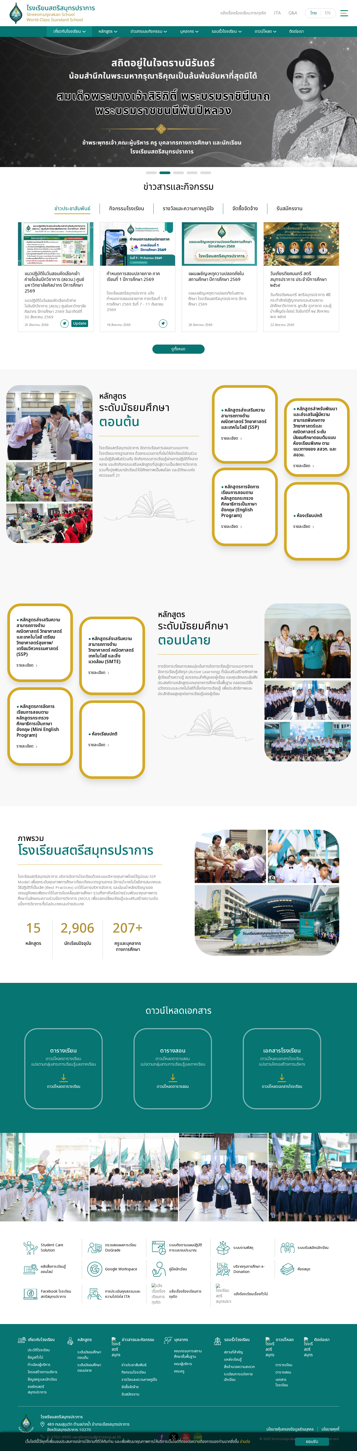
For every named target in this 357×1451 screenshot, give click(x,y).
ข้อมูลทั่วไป (35, 1357)
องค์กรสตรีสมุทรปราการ (37, 1389)
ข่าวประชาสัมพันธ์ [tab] (72, 209)
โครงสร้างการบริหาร (42, 1372)
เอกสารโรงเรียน (281, 1382)
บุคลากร (187, 31)
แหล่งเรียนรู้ (233, 1359)
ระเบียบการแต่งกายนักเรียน (238, 1376)
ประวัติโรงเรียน (39, 1350)
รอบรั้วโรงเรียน (224, 31)
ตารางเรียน (283, 1365)
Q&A (293, 13)
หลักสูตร (106, 31)
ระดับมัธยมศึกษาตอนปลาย (89, 1367)
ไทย (313, 13)
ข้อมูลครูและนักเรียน (42, 1379)
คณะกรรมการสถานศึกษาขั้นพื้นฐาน (188, 1353)
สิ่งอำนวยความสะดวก (239, 1367)
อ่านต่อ (245, 1442)
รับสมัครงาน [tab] (290, 209)
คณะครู (179, 1371)
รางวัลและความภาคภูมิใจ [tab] (188, 209)
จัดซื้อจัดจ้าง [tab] (245, 209)
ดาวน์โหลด (263, 31)
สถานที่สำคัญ (233, 1352)
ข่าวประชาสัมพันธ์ (134, 1365)
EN (328, 13)
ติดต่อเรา (296, 31)
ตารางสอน (283, 1372)
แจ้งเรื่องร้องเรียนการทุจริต (243, 13)
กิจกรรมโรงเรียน (134, 1372)
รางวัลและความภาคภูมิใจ (139, 1379)
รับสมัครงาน (130, 1394)
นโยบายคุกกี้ (330, 1429)
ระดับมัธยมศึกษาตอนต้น (89, 1354)
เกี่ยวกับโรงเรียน (67, 31)
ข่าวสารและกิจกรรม (146, 31)
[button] (151, 172)
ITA (277, 13)
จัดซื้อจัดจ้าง (130, 1387)
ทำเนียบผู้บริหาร (39, 1364)
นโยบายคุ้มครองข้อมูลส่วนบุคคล (290, 1429)
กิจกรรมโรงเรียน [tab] (126, 209)
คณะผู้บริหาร (183, 1364)
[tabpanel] (178, 288)
